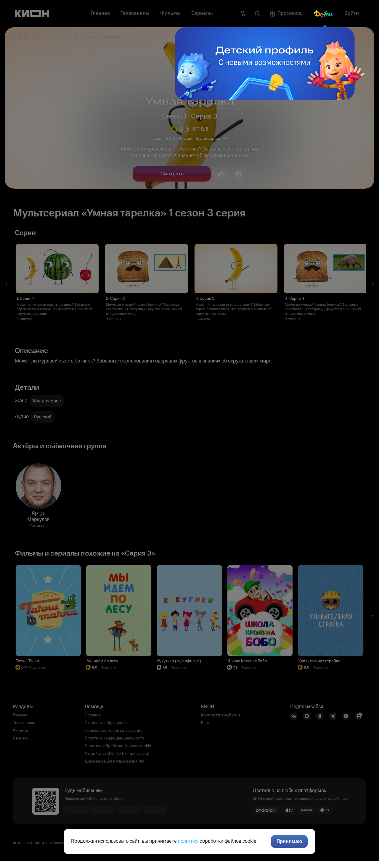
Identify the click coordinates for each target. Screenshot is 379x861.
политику (188, 841)
